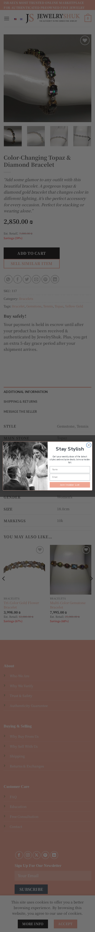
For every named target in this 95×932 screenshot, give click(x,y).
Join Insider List (70, 485)
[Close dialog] (88, 445)
